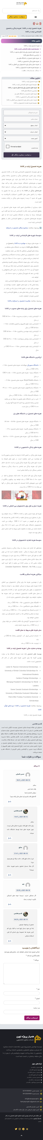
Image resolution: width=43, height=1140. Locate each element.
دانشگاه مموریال (33, 365)
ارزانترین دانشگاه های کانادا (29, 91)
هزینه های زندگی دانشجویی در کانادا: (26, 97)
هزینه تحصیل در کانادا (22, 706)
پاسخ (9, 801)
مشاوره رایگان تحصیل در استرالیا (17, 228)
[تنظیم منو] (36, 17)
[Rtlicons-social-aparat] (27, 1129)
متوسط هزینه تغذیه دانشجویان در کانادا (25, 103)
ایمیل (37, 998)
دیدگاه (36, 960)
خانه (41, 36)
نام (38, 989)
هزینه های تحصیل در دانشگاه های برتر (26, 94)
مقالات (37, 36)
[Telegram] (23, 1129)
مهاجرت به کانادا (19, 243)
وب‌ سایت (36, 1008)
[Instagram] (20, 1129)
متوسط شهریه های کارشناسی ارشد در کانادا (24, 85)
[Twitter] (16, 1129)
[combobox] (21, 10)
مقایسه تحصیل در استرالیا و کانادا (19, 301)
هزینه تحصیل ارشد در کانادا (30, 81)
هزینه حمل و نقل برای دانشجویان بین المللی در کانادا (22, 100)
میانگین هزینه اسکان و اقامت (30, 71)
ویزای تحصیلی (28, 1050)
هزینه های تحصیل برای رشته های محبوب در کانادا (22, 88)
